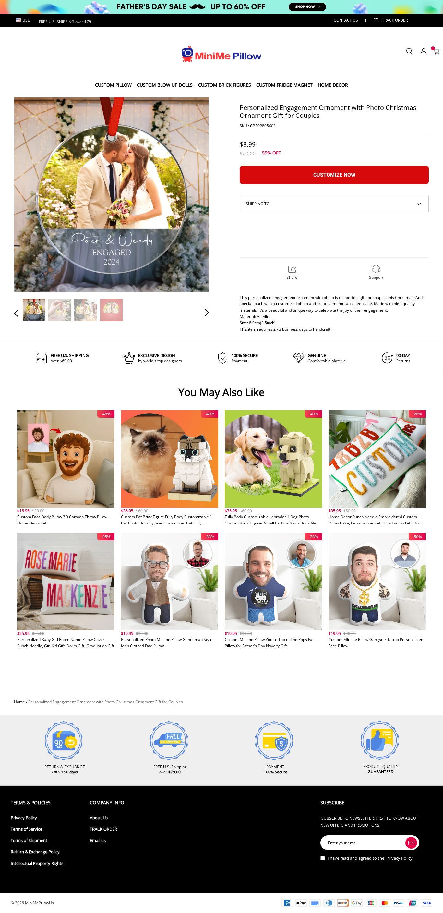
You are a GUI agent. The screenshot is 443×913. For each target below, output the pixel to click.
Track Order (395, 20)
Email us (98, 840)
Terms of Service (26, 829)
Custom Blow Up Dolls (165, 85)
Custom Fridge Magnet (284, 85)
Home (19, 702)
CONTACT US (346, 20)
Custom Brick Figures (224, 85)
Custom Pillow (113, 85)
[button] (29, 194)
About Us (99, 817)
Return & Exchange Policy (35, 852)
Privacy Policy (24, 817)
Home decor (333, 85)
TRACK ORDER (103, 829)
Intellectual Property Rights (37, 863)
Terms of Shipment (29, 840)
